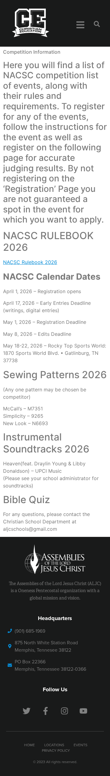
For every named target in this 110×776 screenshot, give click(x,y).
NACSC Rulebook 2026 (30, 262)
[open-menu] (80, 26)
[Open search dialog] (97, 25)
